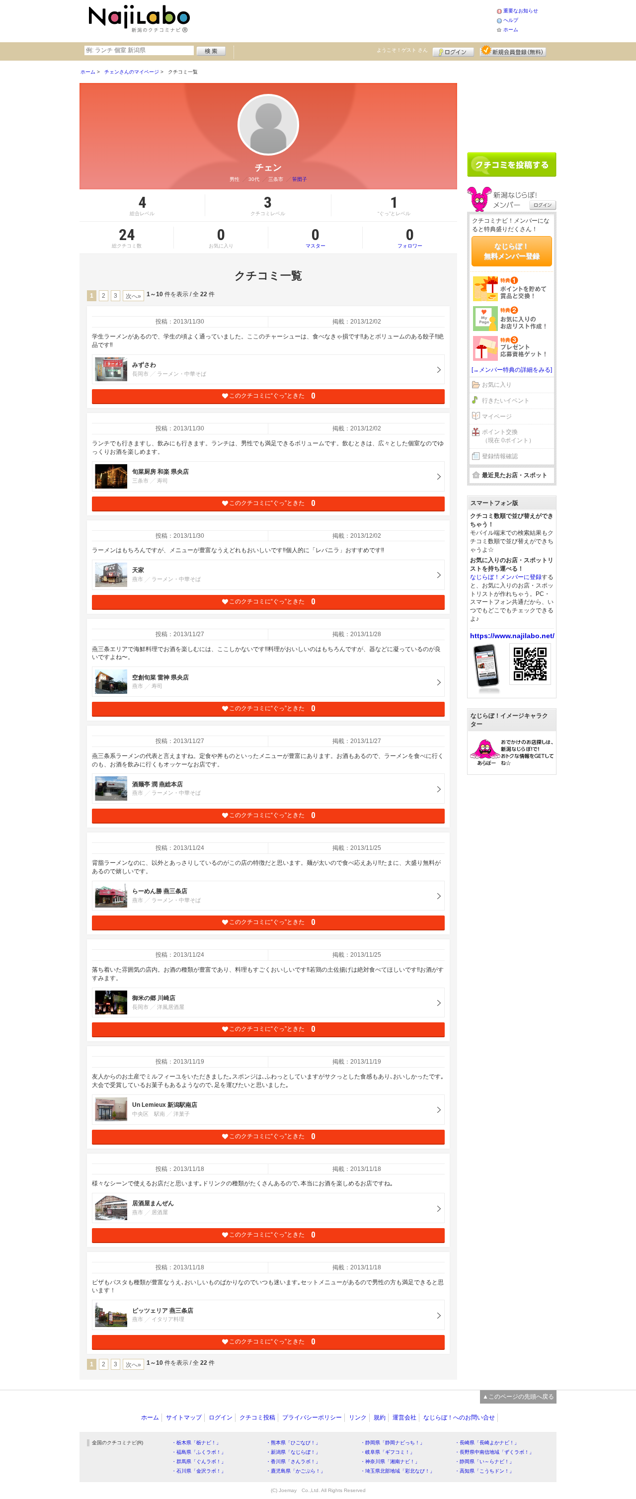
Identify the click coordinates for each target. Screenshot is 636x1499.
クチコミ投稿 (257, 1417)
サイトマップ (184, 1417)
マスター (315, 238)
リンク (358, 1417)
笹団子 (299, 179)
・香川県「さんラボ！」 (293, 1461)
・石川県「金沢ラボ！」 (198, 1471)
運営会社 (404, 1417)
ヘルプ (510, 20)
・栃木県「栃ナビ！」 (196, 1442)
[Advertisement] (345, 20)
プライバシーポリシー (312, 1417)
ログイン (453, 50)
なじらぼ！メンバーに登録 (506, 577)
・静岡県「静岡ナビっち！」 (392, 1442)
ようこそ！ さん (402, 50)
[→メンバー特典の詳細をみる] (512, 369)
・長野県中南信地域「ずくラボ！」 (494, 1452)
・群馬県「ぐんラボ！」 (198, 1461)
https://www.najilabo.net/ (512, 636)
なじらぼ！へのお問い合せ (459, 1417)
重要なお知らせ (520, 10)
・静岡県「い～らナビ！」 (484, 1461)
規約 (380, 1417)
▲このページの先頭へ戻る (518, 1396)
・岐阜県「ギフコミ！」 (387, 1452)
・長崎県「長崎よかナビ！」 (487, 1442)
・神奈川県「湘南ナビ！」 (390, 1461)
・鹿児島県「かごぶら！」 (295, 1471)
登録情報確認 (500, 456)
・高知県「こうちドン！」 (484, 1471)
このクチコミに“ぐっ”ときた (272, 396)
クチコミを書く (511, 164)
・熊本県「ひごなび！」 (293, 1442)
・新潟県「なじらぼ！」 (293, 1452)
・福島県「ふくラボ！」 (198, 1452)
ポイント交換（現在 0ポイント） (508, 436)
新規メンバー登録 (513, 50)
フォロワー (410, 238)
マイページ (497, 416)
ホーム (510, 29)
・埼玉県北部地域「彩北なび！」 (397, 1471)
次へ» (133, 296)
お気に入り (497, 384)
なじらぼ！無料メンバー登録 (512, 251)
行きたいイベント (506, 400)
